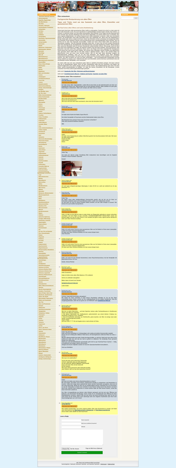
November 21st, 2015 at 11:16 (67, 130)
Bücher (40, 69)
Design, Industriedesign (45, 87)
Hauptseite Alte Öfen (70, 71)
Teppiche (41, 316)
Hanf (40, 135)
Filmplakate (42, 109)
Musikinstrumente (43, 211)
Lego (40, 174)
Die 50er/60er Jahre (44, 91)
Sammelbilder (42, 253)
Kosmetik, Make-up (44, 166)
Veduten (41, 331)
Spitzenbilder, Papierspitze (46, 298)
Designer (41, 89)
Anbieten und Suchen (86, 74)
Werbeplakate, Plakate (44, 347)
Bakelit (40, 45)
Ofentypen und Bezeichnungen (86, 71)
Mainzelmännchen (43, 176)
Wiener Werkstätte (43, 351)
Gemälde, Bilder (43, 124)
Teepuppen (42, 314)
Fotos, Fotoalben (43, 117)
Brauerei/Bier (42, 62)
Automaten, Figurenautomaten (47, 38)
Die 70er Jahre (42, 93)
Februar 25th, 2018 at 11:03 (67, 80)
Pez (40, 229)
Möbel (40, 196)
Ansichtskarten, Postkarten (46, 27)
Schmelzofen (81, 98)
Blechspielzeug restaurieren (46, 60)
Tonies (40, 318)
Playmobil (41, 237)
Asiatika (41, 32)
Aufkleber (41, 34)
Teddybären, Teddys (44, 313)
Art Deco (41, 31)
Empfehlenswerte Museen (71, 74)
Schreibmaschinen (44, 280)
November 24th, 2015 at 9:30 (67, 107)
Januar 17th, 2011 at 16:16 (66, 375)
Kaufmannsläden (43, 160)
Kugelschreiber (43, 168)
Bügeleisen (42, 71)
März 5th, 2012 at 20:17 (66, 306)
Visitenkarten (42, 333)
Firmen (40, 111)
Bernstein (41, 51)
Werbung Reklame (43, 349)
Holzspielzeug (42, 142)
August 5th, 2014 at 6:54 (66, 181)
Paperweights (42, 222)
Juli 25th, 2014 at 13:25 (66, 193)
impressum (42, 148)
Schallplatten (42, 263)
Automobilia (42, 40)
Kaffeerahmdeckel (43, 155)
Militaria (41, 189)
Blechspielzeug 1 (43, 56)
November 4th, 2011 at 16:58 (67, 353)
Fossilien (41, 115)
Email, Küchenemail (44, 96)
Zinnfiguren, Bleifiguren (45, 356)
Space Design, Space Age (45, 293)
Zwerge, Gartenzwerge (45, 358)
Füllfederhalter (42, 118)
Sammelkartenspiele (44, 255)
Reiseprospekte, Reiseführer (46, 249)
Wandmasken (42, 338)
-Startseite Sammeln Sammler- (47, 16)
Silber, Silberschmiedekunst (46, 285)
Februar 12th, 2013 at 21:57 (67, 267)
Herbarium (41, 137)
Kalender (41, 157)
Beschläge (41, 53)
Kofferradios (42, 164)
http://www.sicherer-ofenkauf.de (84, 410)
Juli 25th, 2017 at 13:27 (66, 93)
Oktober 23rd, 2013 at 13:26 (67, 253)
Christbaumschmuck (44, 78)
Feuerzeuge (42, 107)
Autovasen (41, 43)
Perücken (41, 226)
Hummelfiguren (43, 144)
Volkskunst (42, 335)
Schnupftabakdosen (44, 278)
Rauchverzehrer (43, 246)
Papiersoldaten (43, 224)
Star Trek (41, 302)
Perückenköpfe (43, 227)
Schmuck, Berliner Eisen (45, 269)
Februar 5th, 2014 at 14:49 (66, 209)
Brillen (40, 67)
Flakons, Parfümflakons (45, 113)
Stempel (41, 305)
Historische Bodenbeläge (45, 138)
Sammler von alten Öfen (100, 74)
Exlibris (41, 106)
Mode (40, 198)
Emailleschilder (43, 98)
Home (65, 12)
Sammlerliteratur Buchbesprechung (43, 257)
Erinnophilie (42, 102)
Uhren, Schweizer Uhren (45, 329)
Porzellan (41, 240)
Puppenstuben (43, 244)
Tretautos (41, 322)
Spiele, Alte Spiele (43, 296)
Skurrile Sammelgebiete (45, 289)
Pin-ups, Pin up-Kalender (45, 231)
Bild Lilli (41, 54)
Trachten (41, 320)
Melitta (40, 184)
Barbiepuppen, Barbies (45, 49)
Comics (41, 82)
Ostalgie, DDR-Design (44, 218)
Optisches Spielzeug (44, 216)
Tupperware (42, 324)
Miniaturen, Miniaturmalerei (46, 193)
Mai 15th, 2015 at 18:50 (66, 147)
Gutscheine (42, 133)
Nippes (40, 213)
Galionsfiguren (43, 122)
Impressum (104, 464)
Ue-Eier (40, 325)
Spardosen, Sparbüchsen (45, 294)
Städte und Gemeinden (45, 300)
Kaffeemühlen (42, 153)
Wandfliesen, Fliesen (44, 336)
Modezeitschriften (43, 204)
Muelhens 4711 (42, 205)
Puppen (41, 242)
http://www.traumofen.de (103, 410)
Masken (41, 178)
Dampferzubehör (43, 84)
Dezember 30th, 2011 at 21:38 (67, 327)
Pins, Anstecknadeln (44, 233)
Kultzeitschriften (43, 170)
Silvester (41, 287)
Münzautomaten (43, 207)
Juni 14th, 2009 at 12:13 (66, 404)
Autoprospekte (43, 42)
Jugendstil (41, 151)
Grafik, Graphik (43, 129)
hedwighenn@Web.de (104, 300)
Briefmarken (42, 65)
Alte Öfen (41, 23)
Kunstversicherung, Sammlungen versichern (44, 172)
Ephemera (41, 100)
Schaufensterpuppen (44, 265)
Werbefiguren (42, 344)
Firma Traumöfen (66, 403)
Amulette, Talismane (44, 25)
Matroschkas (42, 182)
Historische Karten (44, 140)
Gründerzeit (42, 131)
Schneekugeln (42, 276)
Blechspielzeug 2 (43, 58)
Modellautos (42, 200)
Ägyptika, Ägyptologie (45, 20)
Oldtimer (41, 215)
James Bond (42, 149)
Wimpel (41, 353)
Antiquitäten (42, 29)
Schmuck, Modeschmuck (45, 274)
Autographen (42, 36)
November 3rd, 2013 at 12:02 (67, 224)
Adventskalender (43, 18)
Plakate (40, 235)
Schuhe (41, 282)
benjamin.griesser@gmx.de (70, 283)
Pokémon (41, 238)
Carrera (40, 75)
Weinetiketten (42, 342)
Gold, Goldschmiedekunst (46, 127)
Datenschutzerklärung (45, 85)
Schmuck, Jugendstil (44, 272)
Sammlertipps (42, 260)
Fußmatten (42, 120)
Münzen (41, 209)
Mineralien (41, 191)
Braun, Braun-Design (44, 64)
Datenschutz (111, 464)
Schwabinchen (43, 283)
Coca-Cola (41, 80)
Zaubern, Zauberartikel (45, 355)
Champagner (42, 76)
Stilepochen (42, 307)
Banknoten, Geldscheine (45, 47)
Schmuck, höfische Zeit (45, 271)
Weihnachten (42, 340)
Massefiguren (42, 180)
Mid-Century (42, 187)
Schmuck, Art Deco (44, 267)
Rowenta (41, 251)
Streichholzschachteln (45, 309)
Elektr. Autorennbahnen (45, 95)
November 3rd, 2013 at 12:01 (67, 239)
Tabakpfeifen (42, 311)
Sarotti (40, 261)
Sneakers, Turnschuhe (45, 291)
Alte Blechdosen (43, 22)
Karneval (41, 159)
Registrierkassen (43, 247)
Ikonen (40, 146)
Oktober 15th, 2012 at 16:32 (67, 291)
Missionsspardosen (44, 194)
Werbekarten (42, 346)
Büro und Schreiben (44, 73)
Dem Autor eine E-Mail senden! (69, 82)
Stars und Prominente (44, 303)
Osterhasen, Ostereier (44, 220)
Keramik (41, 162)
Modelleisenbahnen (44, 202)
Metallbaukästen (43, 185)
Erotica (40, 104)
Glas (40, 126)
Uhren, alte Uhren (43, 327)
